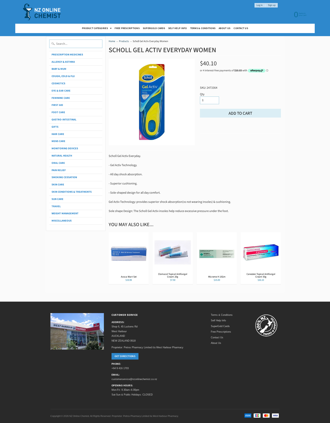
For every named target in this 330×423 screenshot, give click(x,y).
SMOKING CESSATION (64, 177)
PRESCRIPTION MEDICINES (67, 55)
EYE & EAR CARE (61, 91)
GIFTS (55, 127)
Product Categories (97, 29)
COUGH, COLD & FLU (63, 76)
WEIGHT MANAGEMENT (65, 213)
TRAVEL (56, 206)
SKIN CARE (58, 185)
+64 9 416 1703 (120, 368)
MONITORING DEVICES (65, 148)
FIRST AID (57, 105)
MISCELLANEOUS (62, 221)
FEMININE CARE (61, 98)
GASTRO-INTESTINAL (64, 120)
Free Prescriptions (221, 331)
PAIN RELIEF (59, 170)
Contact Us (241, 28)
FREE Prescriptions (127, 28)
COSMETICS (58, 83)
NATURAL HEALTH (62, 156)
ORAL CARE (58, 163)
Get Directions (125, 356)
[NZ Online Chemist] (42, 12)
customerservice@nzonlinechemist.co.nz (134, 379)
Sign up (272, 5)
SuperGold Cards (154, 28)
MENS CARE (58, 141)
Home (112, 41)
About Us (224, 28)
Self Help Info (177, 28)
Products (124, 41)
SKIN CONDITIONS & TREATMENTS (72, 192)
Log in (259, 5)
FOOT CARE (58, 112)
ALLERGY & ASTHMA (63, 62)
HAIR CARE (58, 134)
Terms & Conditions (203, 28)
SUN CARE (57, 199)
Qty (202, 94)
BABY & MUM (59, 69)
